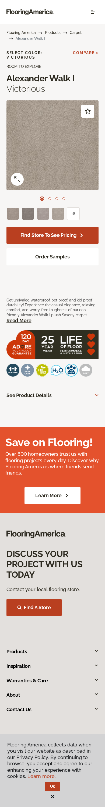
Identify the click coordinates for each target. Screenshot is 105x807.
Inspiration (18, 666)
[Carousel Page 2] (49, 198)
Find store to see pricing (48, 235)
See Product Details (29, 395)
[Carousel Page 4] (63, 198)
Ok (52, 786)
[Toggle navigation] (93, 11)
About (13, 695)
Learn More (48, 495)
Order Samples (52, 256)
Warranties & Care (27, 680)
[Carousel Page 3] (56, 198)
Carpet (76, 32)
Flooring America (21, 32)
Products (53, 32)
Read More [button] (18, 320)
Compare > (86, 53)
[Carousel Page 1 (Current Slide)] (42, 199)
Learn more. (41, 776)
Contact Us (19, 709)
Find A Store (37, 607)
